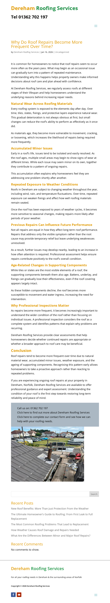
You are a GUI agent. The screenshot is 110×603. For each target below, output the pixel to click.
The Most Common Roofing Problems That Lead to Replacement (50, 524)
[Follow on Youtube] (19, 594)
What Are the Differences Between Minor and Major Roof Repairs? (50, 535)
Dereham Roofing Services (26, 52)
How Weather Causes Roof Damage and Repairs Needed (45, 530)
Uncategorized (62, 52)
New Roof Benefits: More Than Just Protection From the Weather (50, 508)
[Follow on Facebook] (13, 594)
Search (94, 494)
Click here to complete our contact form (41, 417)
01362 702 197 (39, 408)
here (26, 412)
